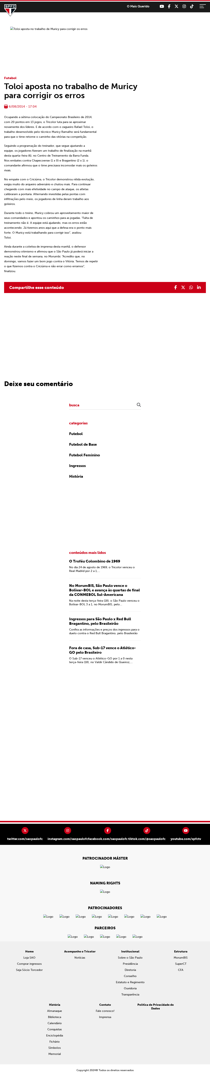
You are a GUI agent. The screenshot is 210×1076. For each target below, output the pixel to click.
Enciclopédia (54, 1035)
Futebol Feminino (84, 455)
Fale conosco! (105, 1011)
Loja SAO (29, 957)
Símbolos (54, 1048)
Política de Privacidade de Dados (155, 1006)
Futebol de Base (83, 444)
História (76, 476)
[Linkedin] (199, 287)
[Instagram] (184, 6)
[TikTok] (192, 6)
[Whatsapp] (191, 287)
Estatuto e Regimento (130, 982)
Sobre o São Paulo (130, 957)
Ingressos (77, 466)
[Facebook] (169, 6)
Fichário (54, 1041)
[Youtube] (162, 6)
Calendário (55, 1023)
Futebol (10, 78)
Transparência (130, 994)
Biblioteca (54, 1017)
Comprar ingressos (29, 964)
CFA (180, 970)
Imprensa (105, 1017)
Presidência (130, 964)
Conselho (130, 976)
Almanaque (54, 1011)
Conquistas (54, 1029)
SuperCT (180, 964)
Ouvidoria (130, 988)
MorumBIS (181, 957)
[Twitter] (176, 6)
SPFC (10, 10)
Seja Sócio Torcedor (29, 970)
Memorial (54, 1054)
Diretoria (130, 970)
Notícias (79, 957)
